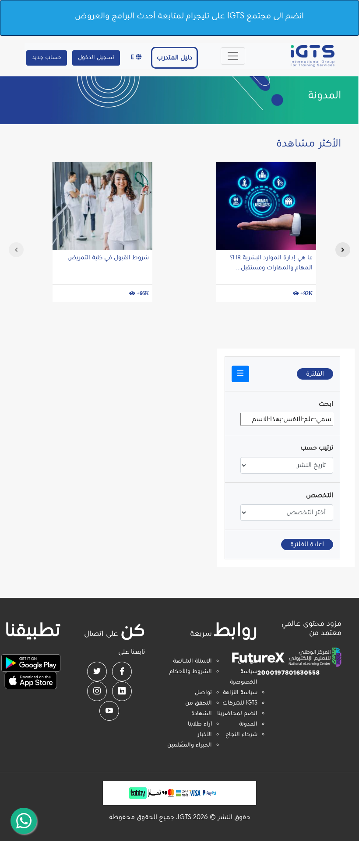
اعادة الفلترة (307, 544)
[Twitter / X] (97, 671)
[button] (240, 374)
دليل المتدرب (174, 57)
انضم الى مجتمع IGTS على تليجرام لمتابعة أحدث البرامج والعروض (189, 16)
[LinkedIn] (122, 691)
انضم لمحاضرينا (237, 714)
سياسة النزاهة (240, 693)
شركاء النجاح (241, 735)
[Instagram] (97, 691)
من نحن (247, 661)
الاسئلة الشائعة (192, 661)
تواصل (203, 693)
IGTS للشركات (239, 703)
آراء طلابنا (200, 724)
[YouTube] (109, 711)
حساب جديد (46, 58)
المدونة (248, 724)
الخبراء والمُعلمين (189, 745)
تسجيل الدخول (96, 58)
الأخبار (204, 735)
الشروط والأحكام (190, 672)
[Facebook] (122, 671)
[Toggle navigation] (233, 56)
